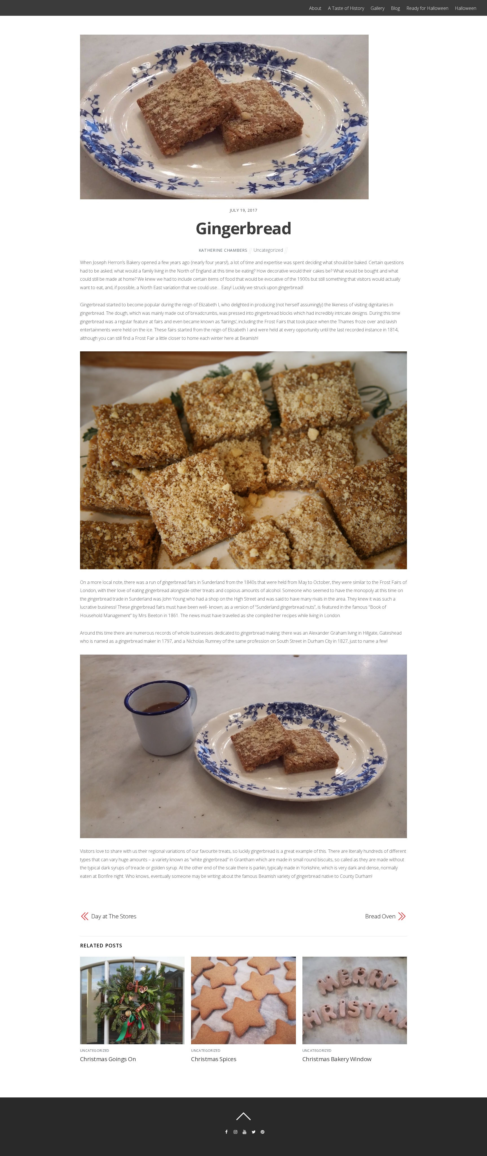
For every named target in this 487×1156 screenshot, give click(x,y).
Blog (395, 8)
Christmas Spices (213, 1059)
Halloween (465, 8)
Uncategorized (268, 250)
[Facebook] (226, 1131)
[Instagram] (235, 1131)
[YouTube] (244, 1131)
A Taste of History (346, 8)
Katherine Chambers (223, 250)
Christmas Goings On (108, 1059)
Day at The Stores (113, 916)
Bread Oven (380, 916)
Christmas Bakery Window (336, 1059)
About (315, 8)
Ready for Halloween (427, 8)
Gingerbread (243, 228)
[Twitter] (253, 1131)
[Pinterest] (262, 1131)
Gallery (377, 8)
